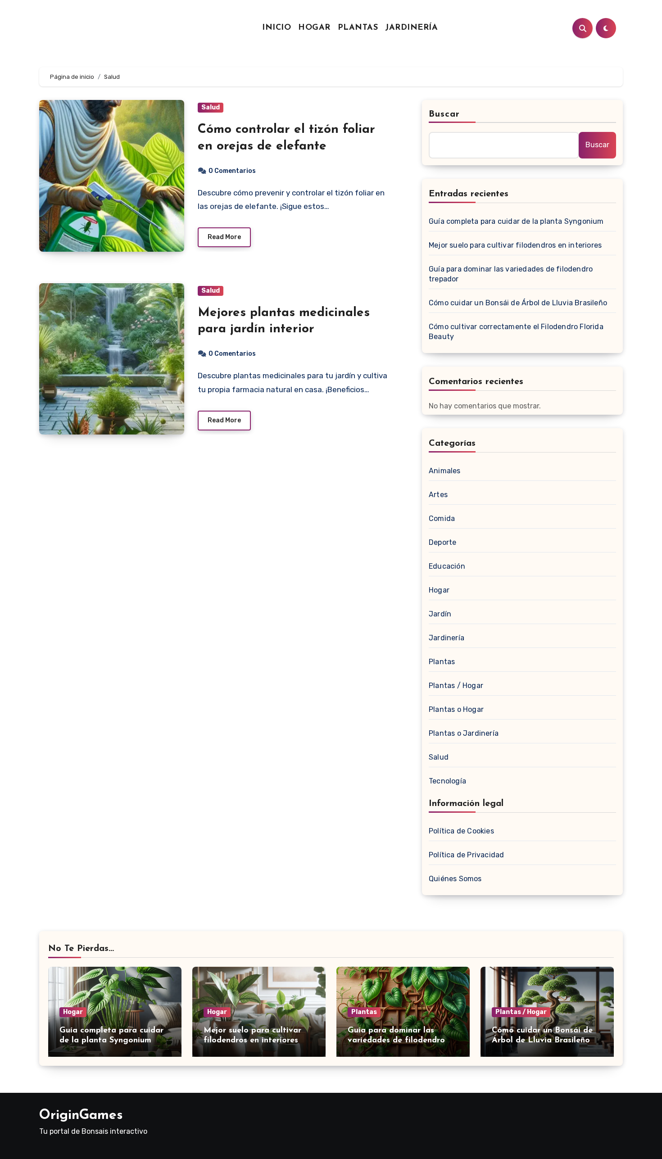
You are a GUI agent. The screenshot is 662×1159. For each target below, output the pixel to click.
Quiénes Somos (455, 878)
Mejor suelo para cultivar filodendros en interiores (515, 245)
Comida (442, 518)
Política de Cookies (461, 831)
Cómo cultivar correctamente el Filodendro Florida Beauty (516, 331)
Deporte (442, 542)
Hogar (314, 28)
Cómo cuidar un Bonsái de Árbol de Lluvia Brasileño (518, 303)
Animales (445, 470)
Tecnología (447, 781)
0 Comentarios (232, 171)
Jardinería (411, 28)
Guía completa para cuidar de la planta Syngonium (516, 221)
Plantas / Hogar (456, 685)
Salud (210, 107)
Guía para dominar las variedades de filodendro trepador (511, 274)
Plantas (358, 28)
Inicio (276, 28)
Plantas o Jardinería (464, 733)
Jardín (440, 614)
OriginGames (81, 1116)
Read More (224, 237)
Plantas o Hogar (456, 709)
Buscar (444, 114)
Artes (438, 494)
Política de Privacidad (466, 855)
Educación (447, 566)
